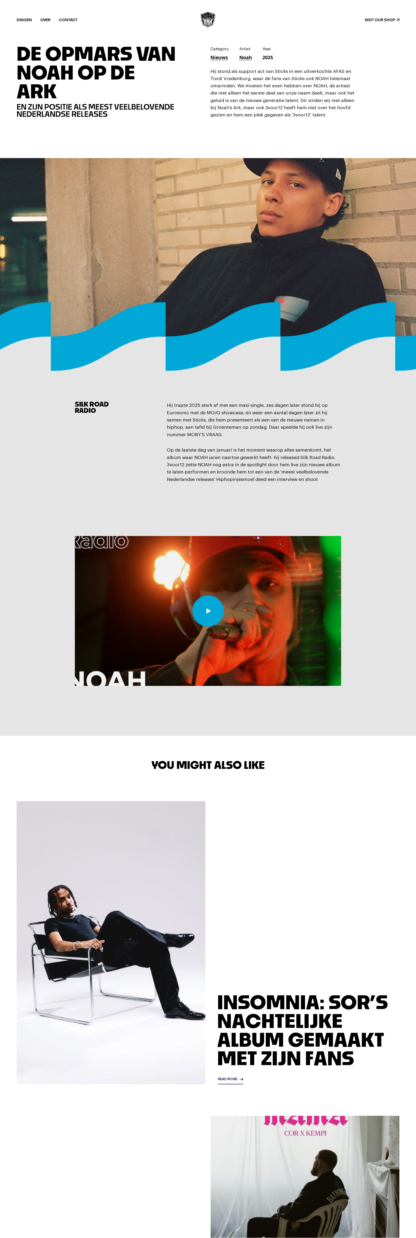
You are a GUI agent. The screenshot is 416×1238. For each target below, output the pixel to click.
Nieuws (219, 59)
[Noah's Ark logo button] (208, 19)
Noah (245, 59)
